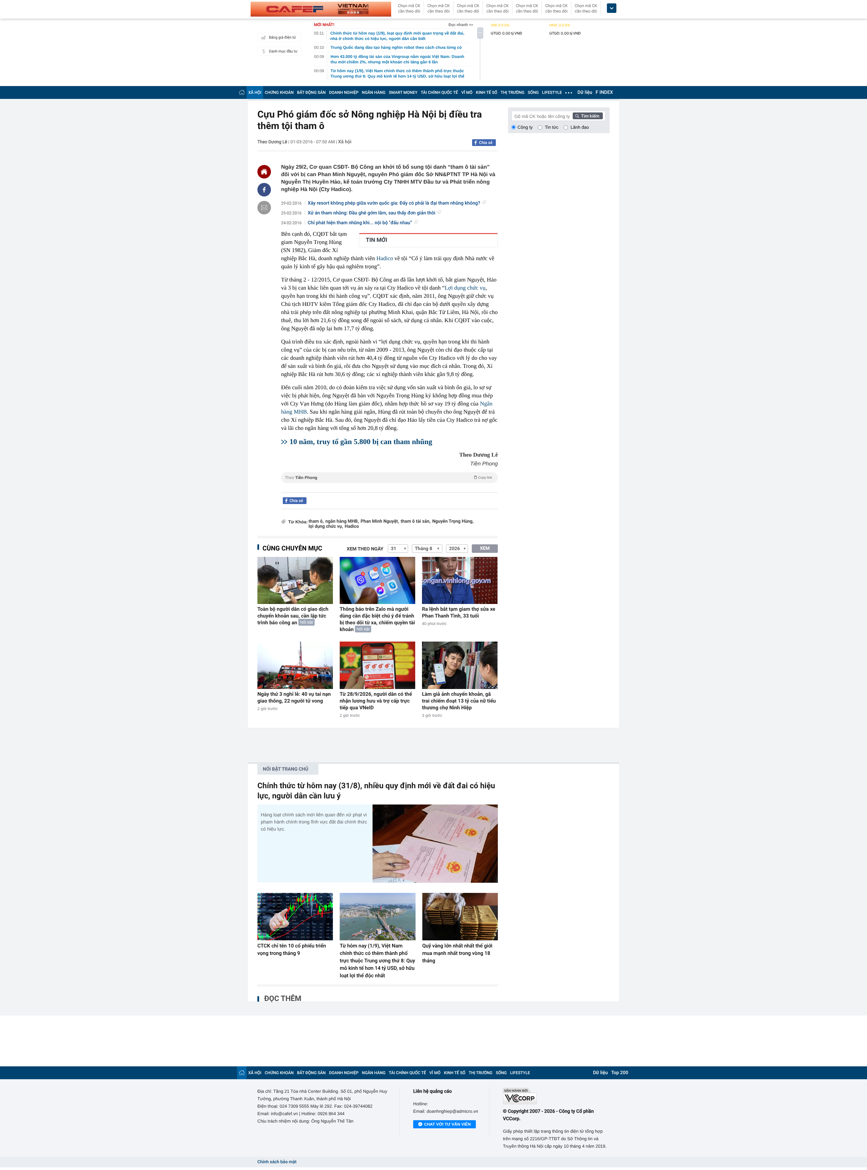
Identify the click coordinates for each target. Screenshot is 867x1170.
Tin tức (551, 127)
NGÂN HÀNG (374, 92)
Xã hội (344, 142)
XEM (485, 548)
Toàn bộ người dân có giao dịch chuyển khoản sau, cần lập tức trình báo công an (293, 616)
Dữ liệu (584, 92)
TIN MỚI (376, 240)
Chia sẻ (485, 142)
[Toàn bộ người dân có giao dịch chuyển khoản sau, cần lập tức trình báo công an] (295, 580)
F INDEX (604, 92)
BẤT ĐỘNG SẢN (311, 92)
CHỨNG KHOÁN (279, 92)
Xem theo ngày (365, 549)
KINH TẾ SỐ (486, 92)
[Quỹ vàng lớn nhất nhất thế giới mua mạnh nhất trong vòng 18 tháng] (460, 916)
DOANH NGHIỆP (344, 92)
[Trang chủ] (242, 92)
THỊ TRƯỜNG (512, 92)
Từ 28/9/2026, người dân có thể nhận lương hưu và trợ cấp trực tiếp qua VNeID (376, 701)
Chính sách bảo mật (276, 1162)
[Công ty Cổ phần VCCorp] (556, 1096)
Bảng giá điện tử (282, 37)
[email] (264, 207)
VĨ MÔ (466, 92)
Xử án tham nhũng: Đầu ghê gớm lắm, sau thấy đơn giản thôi (372, 213)
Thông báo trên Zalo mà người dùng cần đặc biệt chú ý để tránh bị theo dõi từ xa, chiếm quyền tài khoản (377, 619)
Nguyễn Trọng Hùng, (452, 521)
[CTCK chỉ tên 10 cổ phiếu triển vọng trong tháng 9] (295, 916)
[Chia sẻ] (264, 189)
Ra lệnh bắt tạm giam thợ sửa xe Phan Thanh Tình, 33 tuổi (458, 612)
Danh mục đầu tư (283, 51)
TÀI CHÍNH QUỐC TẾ (439, 92)
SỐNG (533, 92)
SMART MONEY (403, 92)
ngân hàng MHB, (342, 521)
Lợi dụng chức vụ (465, 288)
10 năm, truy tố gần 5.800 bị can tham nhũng (361, 441)
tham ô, (316, 521)
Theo (388, 477)
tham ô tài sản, (415, 521)
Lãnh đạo (580, 127)
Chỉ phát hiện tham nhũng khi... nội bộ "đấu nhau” (360, 223)
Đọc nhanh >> (460, 24)
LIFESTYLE (552, 92)
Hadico (384, 258)
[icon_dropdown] (611, 8)
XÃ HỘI (254, 92)
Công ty (525, 127)
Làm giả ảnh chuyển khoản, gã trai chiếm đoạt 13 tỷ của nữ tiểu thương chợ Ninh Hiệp (459, 701)
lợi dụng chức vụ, (326, 526)
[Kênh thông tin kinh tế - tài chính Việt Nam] (321, 9)
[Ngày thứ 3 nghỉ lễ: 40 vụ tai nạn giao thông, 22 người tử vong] (295, 665)
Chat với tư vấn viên (447, 1124)
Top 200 (619, 1072)
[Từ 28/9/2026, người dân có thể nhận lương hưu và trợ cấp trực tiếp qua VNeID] (377, 665)
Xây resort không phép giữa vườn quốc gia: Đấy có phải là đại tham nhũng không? (394, 203)
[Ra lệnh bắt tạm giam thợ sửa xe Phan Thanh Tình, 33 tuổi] (460, 580)
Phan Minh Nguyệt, (380, 521)
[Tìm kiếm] (588, 115)
